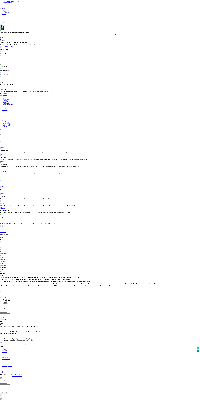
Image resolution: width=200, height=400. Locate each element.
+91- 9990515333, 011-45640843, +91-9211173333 (11, 1)
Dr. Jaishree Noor (3, 232)
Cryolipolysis (4, 111)
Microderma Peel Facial (6, 123)
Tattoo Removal (7, 18)
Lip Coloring (4, 126)
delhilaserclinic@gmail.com (7, 2)
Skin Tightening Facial (6, 125)
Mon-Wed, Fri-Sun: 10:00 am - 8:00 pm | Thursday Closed (12, 3)
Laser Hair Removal (8, 15)
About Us (4, 11)
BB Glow (4, 119)
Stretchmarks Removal (8, 17)
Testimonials (4, 21)
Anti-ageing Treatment (6, 121)
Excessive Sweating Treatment (7, 104)
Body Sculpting (7, 19)
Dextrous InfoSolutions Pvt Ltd (17, 376)
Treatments (4, 14)
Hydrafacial (4, 118)
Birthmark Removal (5, 103)
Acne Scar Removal (5, 99)
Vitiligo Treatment (5, 101)
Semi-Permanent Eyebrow (6, 124)
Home (3, 10)
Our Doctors (7, 12)
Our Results (4, 20)
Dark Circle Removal (6, 120)
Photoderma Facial (5, 122)
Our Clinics (6, 13)
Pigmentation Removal (6, 98)
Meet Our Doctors (3, 37)
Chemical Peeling (5, 117)
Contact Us (4, 22)
